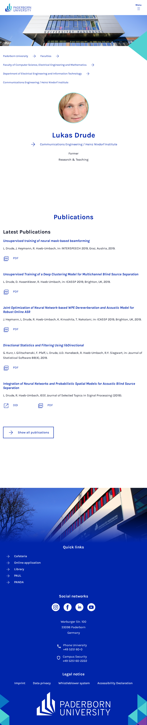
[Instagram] (56, 607)
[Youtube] (91, 607)
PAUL (17, 575)
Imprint (19, 683)
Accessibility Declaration (115, 683)
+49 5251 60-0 (72, 649)
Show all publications (33, 432)
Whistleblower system (74, 683)
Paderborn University (15, 56)
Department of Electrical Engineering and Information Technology (42, 73)
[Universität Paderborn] (73, 704)
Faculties (45, 56)
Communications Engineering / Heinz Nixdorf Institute (35, 82)
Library (19, 569)
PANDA (19, 582)
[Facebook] (68, 607)
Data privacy (42, 683)
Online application (27, 562)
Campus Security (75, 656)
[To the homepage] (18, 7)
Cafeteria (20, 556)
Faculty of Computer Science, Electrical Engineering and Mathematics (45, 64)
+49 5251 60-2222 (75, 661)
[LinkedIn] (79, 607)
